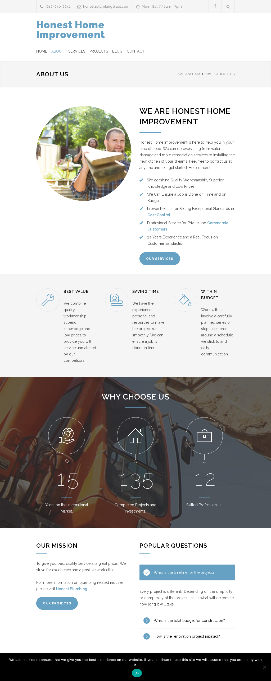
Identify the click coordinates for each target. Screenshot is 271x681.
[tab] (187, 572)
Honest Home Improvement (70, 29)
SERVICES (76, 51)
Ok (136, 673)
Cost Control (158, 215)
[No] (264, 667)
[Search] (228, 6)
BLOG (117, 51)
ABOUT (57, 51)
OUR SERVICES (159, 259)
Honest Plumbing (71, 589)
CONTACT (135, 51)
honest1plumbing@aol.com (106, 6)
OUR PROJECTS (57, 603)
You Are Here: (189, 74)
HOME (41, 51)
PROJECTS (98, 51)
